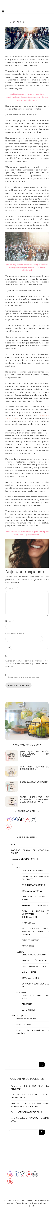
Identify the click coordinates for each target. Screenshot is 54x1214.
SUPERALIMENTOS (30, 978)
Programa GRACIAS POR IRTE (24, 859)
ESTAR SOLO (28, 946)
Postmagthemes (39, 1203)
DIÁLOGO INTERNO (30, 940)
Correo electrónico (14, 633)
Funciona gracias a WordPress (18, 1200)
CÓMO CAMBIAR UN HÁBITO (34, 782)
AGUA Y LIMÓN (29, 972)
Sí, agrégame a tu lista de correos (23, 677)
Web (7, 647)
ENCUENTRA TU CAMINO (33, 885)
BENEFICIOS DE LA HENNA (34, 955)
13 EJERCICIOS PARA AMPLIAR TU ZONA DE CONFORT (35, 931)
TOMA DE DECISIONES (32, 891)
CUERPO (20, 952)
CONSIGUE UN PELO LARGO (34, 966)
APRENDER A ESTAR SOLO (30, 1112)
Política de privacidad (26, 1018)
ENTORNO (21, 992)
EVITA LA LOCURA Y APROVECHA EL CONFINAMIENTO (35, 914)
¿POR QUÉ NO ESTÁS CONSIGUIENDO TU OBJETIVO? (34, 753)
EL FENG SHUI (28, 1010)
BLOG (13, 864)
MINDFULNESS (28, 923)
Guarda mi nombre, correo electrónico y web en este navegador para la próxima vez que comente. (27, 664)
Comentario (11, 588)
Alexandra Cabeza (20, 1103)
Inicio (13, 844)
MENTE (19, 867)
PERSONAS (27, 1004)
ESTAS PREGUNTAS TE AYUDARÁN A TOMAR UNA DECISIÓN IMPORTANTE (34, 799)
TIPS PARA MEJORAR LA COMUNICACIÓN (34, 767)
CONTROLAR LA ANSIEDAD (34, 870)
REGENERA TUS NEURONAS (35, 905)
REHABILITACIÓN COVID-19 (34, 960)
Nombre (9, 621)
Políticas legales (18, 1015)
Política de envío (23, 1024)
